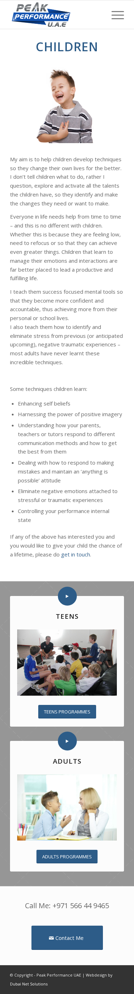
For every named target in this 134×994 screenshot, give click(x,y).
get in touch (75, 554)
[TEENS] (67, 596)
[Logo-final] (55, 14)
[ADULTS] (67, 741)
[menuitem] (114, 14)
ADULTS (67, 761)
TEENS (67, 616)
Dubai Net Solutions (29, 984)
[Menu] (114, 14)
